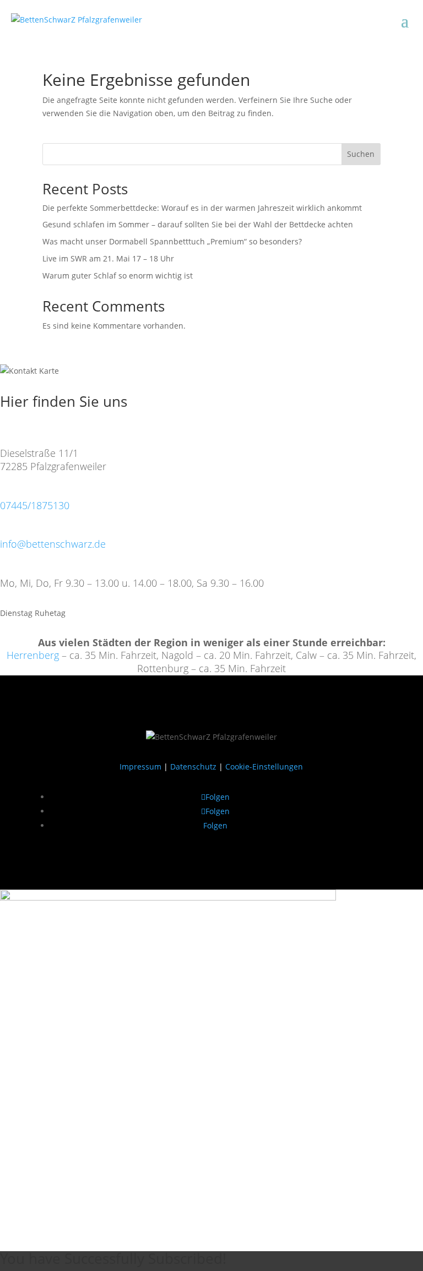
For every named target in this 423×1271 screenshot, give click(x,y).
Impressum (140, 766)
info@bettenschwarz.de (53, 543)
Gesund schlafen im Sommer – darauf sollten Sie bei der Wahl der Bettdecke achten (197, 224)
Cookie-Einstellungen (264, 766)
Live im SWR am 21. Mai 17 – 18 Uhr (108, 258)
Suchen (361, 154)
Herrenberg (33, 655)
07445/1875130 (34, 505)
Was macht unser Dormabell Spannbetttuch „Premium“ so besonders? (172, 241)
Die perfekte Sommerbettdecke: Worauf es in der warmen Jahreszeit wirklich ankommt (202, 208)
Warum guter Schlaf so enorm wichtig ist (117, 275)
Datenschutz (193, 766)
